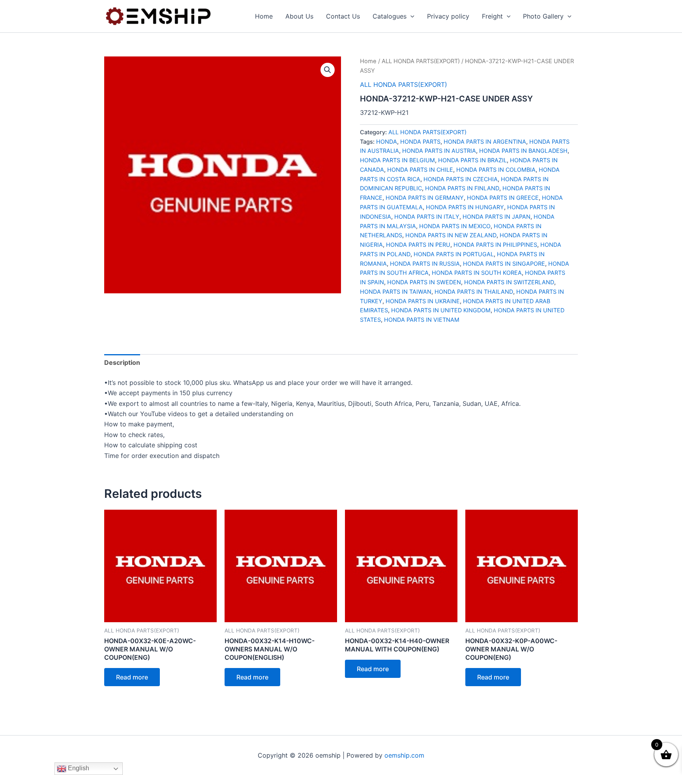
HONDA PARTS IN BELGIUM (397, 160)
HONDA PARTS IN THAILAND (474, 291)
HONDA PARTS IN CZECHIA (460, 179)
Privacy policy (448, 16)
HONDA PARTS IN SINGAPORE (504, 263)
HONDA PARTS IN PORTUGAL (454, 254)
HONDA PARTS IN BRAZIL (472, 160)
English (77, 768)
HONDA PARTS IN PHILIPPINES (495, 244)
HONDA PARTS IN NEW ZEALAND (451, 235)
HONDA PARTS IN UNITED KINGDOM (441, 310)
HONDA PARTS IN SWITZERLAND (509, 282)
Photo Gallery (543, 16)
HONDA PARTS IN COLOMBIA (496, 169)
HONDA (386, 141)
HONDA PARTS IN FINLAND (462, 188)
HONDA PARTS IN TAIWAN (395, 291)
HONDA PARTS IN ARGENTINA (485, 141)
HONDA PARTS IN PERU (418, 244)
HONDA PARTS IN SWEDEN (424, 282)
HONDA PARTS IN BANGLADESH (523, 150)
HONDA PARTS (420, 141)
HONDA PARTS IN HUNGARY (465, 207)
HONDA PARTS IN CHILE (420, 169)
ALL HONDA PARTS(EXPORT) (421, 61)
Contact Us (343, 16)
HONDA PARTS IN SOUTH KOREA (477, 272)
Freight (492, 16)
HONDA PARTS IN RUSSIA (425, 263)
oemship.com (404, 755)
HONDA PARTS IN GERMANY (425, 197)
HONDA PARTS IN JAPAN (496, 216)
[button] (410, 16)
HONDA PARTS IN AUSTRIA (439, 150)
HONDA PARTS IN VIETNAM (421, 319)
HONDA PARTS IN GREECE (503, 197)
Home (264, 16)
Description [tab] (122, 362)
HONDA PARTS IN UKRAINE (423, 301)
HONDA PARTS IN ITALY (426, 216)
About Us (299, 16)
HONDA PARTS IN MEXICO (455, 226)
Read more (132, 677)
